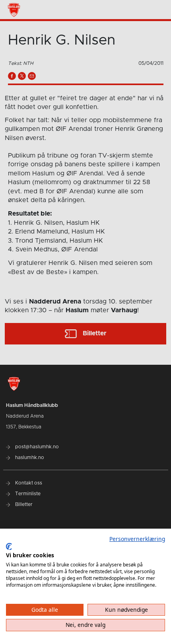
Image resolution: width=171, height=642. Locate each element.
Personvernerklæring (137, 539)
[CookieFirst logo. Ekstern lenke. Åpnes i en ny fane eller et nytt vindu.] (9, 546)
